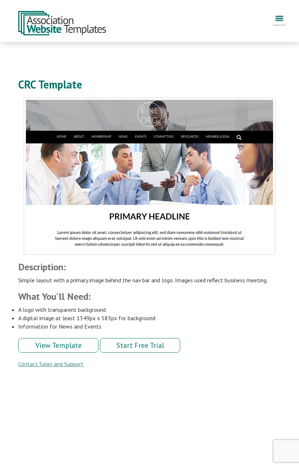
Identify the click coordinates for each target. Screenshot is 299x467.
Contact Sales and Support (51, 364)
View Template (58, 345)
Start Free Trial (140, 345)
